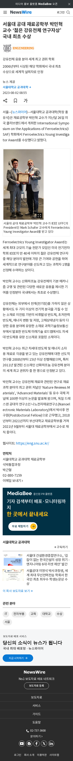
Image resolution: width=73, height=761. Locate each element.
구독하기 (62, 547)
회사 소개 (29, 755)
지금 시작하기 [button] (16, 658)
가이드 (36, 714)
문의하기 (36, 736)
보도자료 (36, 697)
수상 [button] (59, 614)
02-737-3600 (38, 730)
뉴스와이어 (19, 112)
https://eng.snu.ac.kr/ (32, 443)
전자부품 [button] (18, 614)
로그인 (17, 755)
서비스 (36, 706)
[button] (5, 101)
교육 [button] (33, 614)
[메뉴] (4, 12)
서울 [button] (7, 622)
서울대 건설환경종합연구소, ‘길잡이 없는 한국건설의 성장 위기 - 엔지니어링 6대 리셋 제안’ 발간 (48, 559)
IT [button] (6, 614)
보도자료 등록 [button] (36, 685)
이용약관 (42, 755)
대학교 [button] (46, 614)
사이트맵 (54, 755)
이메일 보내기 (13, 481)
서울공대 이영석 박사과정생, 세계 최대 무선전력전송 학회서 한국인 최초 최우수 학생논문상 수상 (47, 577)
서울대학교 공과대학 (17, 87)
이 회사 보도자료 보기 (17, 591)
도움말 (36, 722)
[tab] (36, 697)
